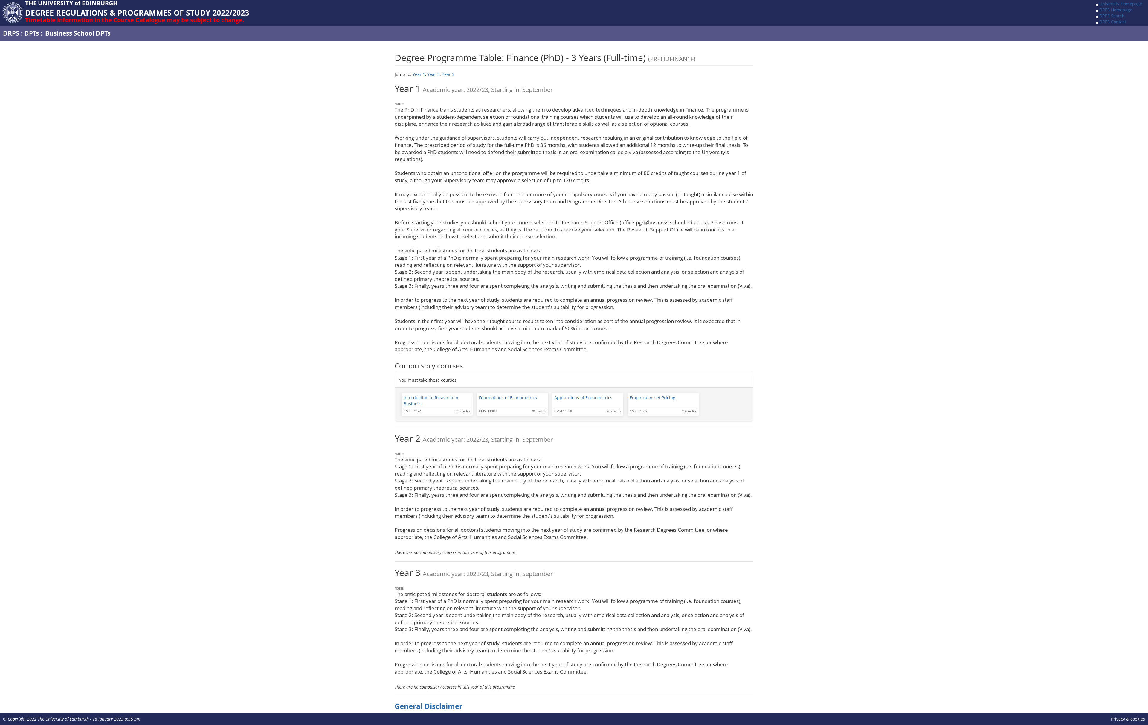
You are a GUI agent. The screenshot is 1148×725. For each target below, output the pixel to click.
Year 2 (433, 74)
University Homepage (1120, 4)
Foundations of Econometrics (508, 397)
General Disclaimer (428, 706)
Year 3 (448, 74)
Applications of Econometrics (583, 397)
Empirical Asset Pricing (652, 397)
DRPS (11, 33)
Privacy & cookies (1128, 719)
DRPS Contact (1112, 22)
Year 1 (419, 74)
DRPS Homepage (1115, 10)
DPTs (31, 33)
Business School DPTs (77, 33)
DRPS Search (1112, 16)
